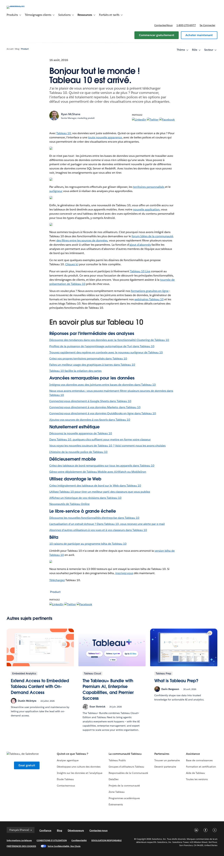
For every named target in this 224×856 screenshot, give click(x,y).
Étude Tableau (65, 779)
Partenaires (161, 754)
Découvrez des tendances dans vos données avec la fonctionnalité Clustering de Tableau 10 (109, 340)
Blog (17, 49)
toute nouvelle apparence (105, 137)
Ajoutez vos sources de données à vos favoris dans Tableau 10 (89, 420)
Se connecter (207, 25)
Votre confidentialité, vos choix (64, 846)
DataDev (113, 779)
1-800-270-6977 (186, 25)
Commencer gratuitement (156, 35)
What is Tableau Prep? (176, 680)
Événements (116, 804)
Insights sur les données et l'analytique (79, 773)
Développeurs (76, 830)
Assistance (193, 754)
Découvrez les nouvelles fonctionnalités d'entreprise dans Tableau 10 (94, 518)
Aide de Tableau (195, 773)
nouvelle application (146, 209)
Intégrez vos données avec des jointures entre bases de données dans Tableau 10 (102, 384)
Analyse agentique (67, 760)
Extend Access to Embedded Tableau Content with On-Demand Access (40, 686)
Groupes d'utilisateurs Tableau (126, 766)
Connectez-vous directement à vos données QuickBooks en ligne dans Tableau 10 (102, 413)
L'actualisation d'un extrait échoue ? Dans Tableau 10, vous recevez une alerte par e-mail (107, 524)
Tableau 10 (63, 133)
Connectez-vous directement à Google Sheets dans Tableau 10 (90, 401)
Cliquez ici (71, 264)
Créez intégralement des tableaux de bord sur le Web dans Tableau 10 (95, 485)
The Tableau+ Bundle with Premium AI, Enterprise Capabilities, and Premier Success (108, 689)
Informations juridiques (19, 840)
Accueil (10, 49)
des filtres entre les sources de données (82, 240)
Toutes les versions (197, 779)
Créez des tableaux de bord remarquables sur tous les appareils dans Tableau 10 (101, 465)
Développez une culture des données (78, 766)
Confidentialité (79, 840)
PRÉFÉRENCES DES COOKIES (21, 846)
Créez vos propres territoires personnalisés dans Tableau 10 (88, 358)
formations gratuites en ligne (150, 291)
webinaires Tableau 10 (149, 299)
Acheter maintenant (199, 35)
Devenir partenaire (165, 766)
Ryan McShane (70, 114)
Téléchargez (57, 580)
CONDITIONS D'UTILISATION (52, 840)
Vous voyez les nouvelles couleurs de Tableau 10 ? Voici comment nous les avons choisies (107, 445)
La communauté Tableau (125, 754)
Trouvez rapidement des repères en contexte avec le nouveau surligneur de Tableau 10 (106, 352)
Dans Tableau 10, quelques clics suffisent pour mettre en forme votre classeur (100, 439)
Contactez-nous (163, 25)
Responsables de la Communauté (128, 773)
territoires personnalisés (148, 187)
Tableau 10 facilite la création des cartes (75, 371)
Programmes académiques (124, 798)
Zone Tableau (117, 791)
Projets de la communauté (124, 785)
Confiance (45, 830)
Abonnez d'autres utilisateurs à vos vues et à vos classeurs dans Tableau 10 (98, 530)
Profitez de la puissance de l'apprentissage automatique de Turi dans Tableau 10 (102, 346)
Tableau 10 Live (140, 271)
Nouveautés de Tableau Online (69, 504)
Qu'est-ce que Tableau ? (72, 754)
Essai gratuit (27, 765)
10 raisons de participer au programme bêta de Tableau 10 (88, 544)
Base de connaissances (199, 760)
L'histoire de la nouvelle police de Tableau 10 (78, 452)
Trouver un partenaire (167, 760)
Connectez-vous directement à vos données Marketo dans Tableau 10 (95, 407)
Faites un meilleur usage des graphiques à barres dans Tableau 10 (92, 365)
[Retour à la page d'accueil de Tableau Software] (20, 6)
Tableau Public (117, 760)
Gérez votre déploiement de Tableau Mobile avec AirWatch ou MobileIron (97, 472)
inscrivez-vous (124, 573)
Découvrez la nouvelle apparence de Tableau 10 (80, 433)
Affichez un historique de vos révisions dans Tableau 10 (85, 498)
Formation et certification (201, 766)
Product (25, 49)
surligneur (55, 191)
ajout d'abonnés (140, 244)
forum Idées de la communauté (152, 236)
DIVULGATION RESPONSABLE (106, 840)
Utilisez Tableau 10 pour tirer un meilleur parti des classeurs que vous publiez (99, 492)
